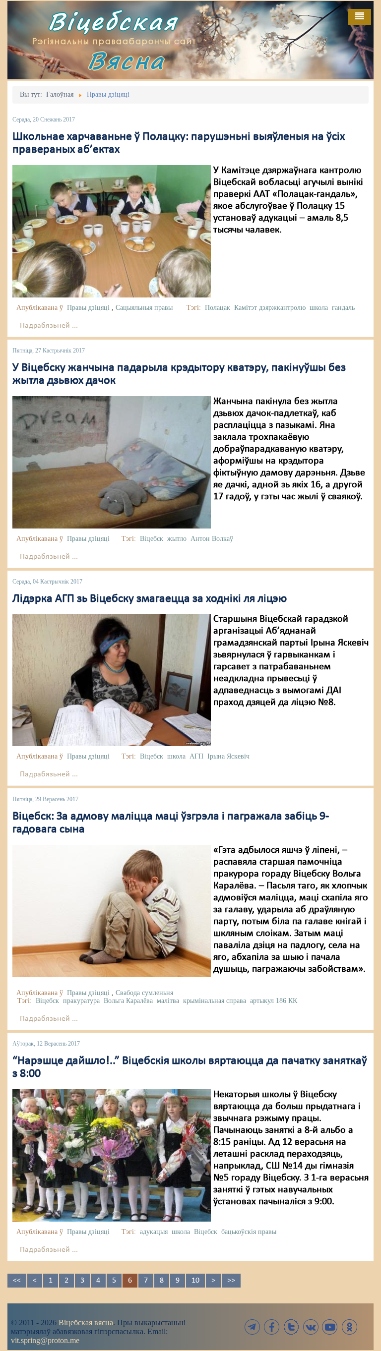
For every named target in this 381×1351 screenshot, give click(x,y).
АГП (196, 756)
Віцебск (151, 538)
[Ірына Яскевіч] (111, 680)
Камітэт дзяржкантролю (270, 307)
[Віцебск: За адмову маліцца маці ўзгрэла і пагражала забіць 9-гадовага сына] (111, 911)
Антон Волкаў (211, 538)
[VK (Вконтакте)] (310, 1327)
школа (319, 307)
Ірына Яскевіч (228, 756)
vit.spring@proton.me (45, 1340)
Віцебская (112, 21)
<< (17, 1281)
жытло (177, 538)
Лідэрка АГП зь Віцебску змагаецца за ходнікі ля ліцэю (149, 599)
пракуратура (81, 1000)
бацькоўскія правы (248, 1231)
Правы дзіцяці (88, 307)
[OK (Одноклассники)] (349, 1327)
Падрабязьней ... (49, 326)
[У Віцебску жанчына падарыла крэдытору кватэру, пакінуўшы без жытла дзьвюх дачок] (111, 462)
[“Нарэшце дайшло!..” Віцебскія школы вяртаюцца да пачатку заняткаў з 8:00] (111, 1155)
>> (231, 1281)
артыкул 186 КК (273, 1000)
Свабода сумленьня (144, 993)
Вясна (126, 60)
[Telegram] (252, 1327)
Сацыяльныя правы (144, 307)
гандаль (343, 307)
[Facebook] (271, 1327)
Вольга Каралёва (128, 1000)
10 (195, 1281)
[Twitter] (291, 1327)
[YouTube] (329, 1327)
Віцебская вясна (86, 1322)
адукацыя (154, 1231)
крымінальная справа (214, 1000)
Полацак (217, 307)
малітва (168, 1000)
